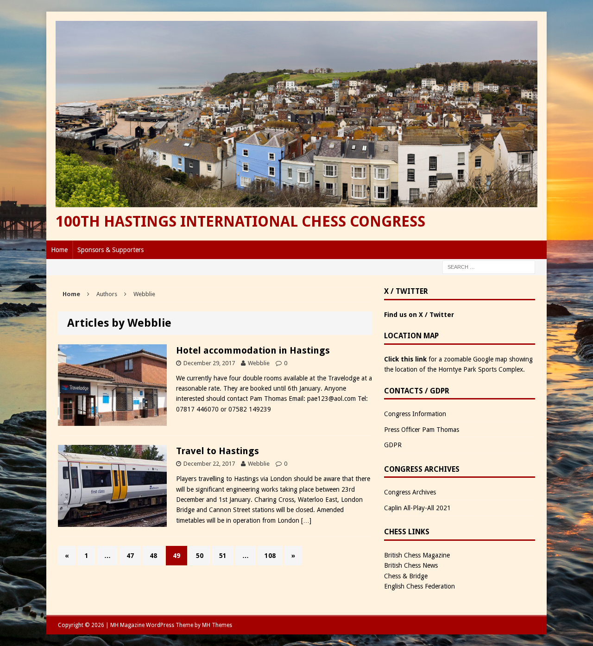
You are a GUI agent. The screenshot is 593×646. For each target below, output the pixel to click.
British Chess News (411, 565)
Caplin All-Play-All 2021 (417, 508)
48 (153, 555)
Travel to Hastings (217, 450)
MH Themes (217, 625)
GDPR (393, 445)
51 (223, 555)
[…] (306, 520)
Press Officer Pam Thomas (421, 429)
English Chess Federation (419, 586)
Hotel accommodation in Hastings (253, 350)
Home (59, 249)
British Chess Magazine (417, 555)
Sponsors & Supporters (110, 249)
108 (270, 555)
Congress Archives (410, 492)
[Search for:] (488, 266)
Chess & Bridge (406, 576)
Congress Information (415, 414)
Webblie (259, 363)
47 (130, 555)
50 (199, 555)
